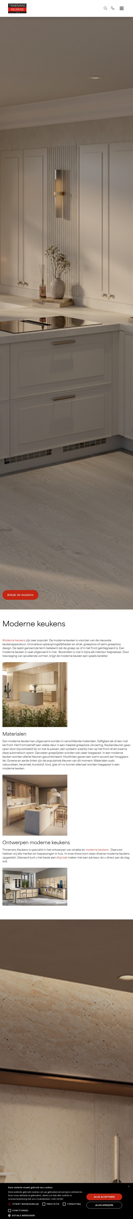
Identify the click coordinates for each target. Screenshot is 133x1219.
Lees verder (57, 1199)
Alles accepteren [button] (104, 1196)
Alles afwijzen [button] (104, 1205)
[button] (45, 1215)
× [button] (128, 1186)
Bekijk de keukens (20, 595)
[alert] (66, 1201)
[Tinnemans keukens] (17, 8)
